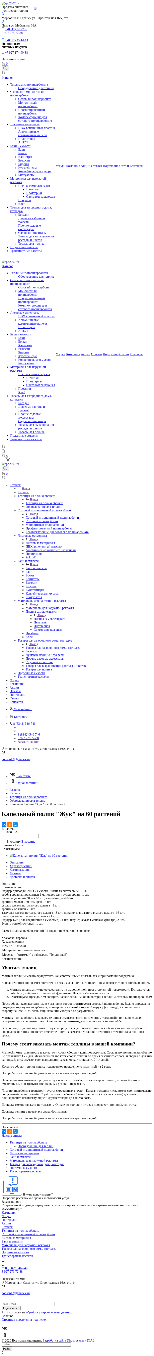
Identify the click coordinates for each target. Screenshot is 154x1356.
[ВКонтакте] (4, 824)
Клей (21, 203)
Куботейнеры (27, 167)
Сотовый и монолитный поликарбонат (27, 93)
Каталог (7, 77)
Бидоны (23, 164)
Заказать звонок (28, 741)
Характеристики (21, 866)
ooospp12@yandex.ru (16, 759)
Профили (24, 200)
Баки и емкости (20, 146)
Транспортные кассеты (26, 250)
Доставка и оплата (22, 877)
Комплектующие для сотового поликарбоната (35, 118)
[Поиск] (5, 68)
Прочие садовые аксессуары (29, 227)
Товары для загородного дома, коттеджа (53, 647)
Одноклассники (27, 783)
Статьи (124, 166)
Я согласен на (39, 1312)
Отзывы (96, 166)
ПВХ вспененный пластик (36, 128)
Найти (6, 1348)
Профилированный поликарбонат (31, 111)
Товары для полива (31, 243)
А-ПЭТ (23, 142)
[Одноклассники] (9, 824)
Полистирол (26, 138)
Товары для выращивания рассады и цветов (36, 238)
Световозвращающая (40, 196)
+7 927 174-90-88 (16, 52)
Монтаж (15, 873)
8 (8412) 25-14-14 (16, 40)
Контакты (136, 166)
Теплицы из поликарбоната (29, 84)
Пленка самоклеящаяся (34, 185)
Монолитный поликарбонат (27, 104)
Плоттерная (34, 193)
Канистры (25, 156)
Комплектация (19, 869)
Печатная (32, 189)
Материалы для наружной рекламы (50, 608)
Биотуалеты (26, 175)
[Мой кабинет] (3, 73)
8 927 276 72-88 (12, 33)
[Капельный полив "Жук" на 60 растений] (39, 855)
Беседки (23, 214)
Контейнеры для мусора (34, 171)
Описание (16, 862)
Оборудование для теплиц (36, 88)
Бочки (22, 153)
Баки (21, 149)
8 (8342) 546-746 (16, 29)
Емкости (24, 160)
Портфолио (111, 166)
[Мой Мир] (15, 824)
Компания (73, 166)
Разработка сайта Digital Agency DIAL (69, 1340)
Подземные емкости (24, 247)
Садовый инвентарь (32, 232)
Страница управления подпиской (25, 1319)
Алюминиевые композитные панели (32, 133)
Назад (26, 488)
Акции (85, 166)
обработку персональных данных (49, 1312)
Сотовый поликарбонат (34, 99)
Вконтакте (23, 776)
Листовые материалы (25, 124)
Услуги (60, 166)
